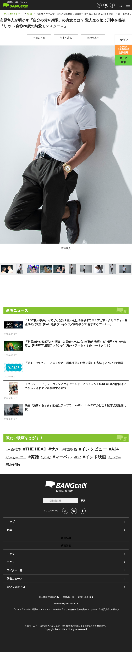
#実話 (33, 457)
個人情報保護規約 (48, 597)
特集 (9, 529)
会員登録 (123, 49)
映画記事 (66, 537)
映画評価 (66, 545)
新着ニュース (14, 578)
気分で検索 (123, 60)
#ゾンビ (46, 457)
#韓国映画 (69, 449)
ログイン (123, 39)
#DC (77, 457)
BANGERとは (16, 586)
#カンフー (114, 457)
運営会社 (67, 597)
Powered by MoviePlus (65, 603)
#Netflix (13, 465)
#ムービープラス (16, 457)
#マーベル (62, 457)
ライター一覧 (14, 570)
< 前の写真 (39, 37)
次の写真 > (93, 37)
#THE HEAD (34, 449)
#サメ (53, 449)
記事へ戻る (66, 37)
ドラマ (11, 553)
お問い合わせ (84, 597)
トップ (11, 521)
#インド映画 (94, 457)
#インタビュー (93, 449)
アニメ (11, 562)
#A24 (114, 449)
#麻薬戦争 (13, 449)
